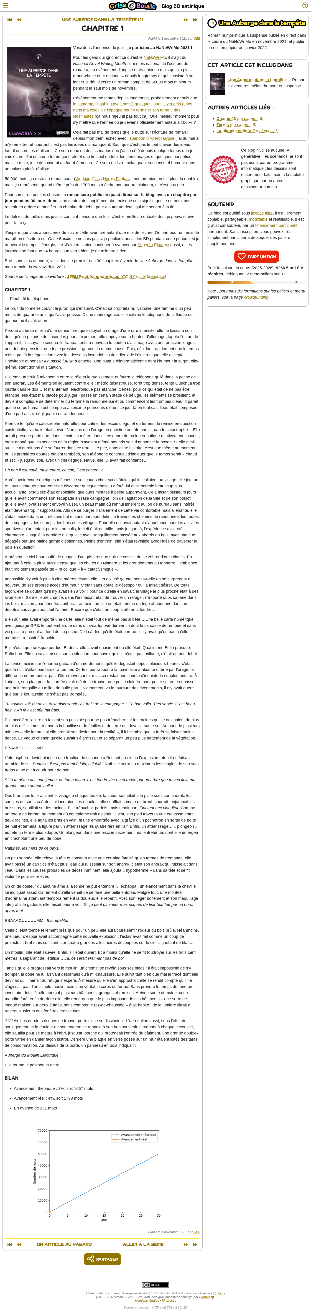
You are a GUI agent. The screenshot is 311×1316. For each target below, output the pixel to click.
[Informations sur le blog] (305, 6)
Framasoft (206, 1297)
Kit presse (169, 1300)
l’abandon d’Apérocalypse (150, 138)
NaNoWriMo (155, 57)
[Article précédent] (19, 19)
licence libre (262, 213)
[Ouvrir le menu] (5, 6)
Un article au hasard (64, 1245)
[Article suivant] (185, 19)
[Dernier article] (195, 19)
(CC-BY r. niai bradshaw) (116, 276)
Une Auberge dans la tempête (257, 80)
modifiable (258, 219)
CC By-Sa (218, 1293)
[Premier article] (9, 19)
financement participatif (276, 225)
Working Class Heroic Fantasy (102, 178)
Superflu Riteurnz (153, 245)
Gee (197, 38)
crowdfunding (256, 297)
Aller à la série (142, 1245)
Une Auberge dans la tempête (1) (102, 20)
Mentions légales (147, 1300)
